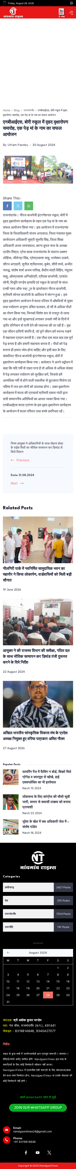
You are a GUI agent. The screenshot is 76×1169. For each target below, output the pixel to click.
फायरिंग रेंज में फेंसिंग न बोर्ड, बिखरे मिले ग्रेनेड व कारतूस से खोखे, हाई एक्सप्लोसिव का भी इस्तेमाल (46, 777)
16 (68, 981)
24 (8, 995)
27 (38, 995)
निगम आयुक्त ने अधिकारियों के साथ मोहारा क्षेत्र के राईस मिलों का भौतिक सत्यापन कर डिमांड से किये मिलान (37, 448)
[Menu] (71, 13)
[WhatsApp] (71, 3)
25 (18, 995)
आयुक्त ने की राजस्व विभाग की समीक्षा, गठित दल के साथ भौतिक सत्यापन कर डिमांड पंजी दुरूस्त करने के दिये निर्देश (36, 656)
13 (38, 981)
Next (14, 483)
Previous (23, 460)
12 (28, 981)
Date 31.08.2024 (22, 475)
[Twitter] (49, 1153)
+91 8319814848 (24, 1141)
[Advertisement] (38, 58)
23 (68, 988)
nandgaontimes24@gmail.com (32, 1131)
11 (18, 981)
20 (38, 988)
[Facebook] (26, 1153)
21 (47, 988)
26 (28, 995)
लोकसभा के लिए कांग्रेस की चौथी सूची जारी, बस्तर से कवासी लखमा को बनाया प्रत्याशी (46, 802)
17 (8, 988)
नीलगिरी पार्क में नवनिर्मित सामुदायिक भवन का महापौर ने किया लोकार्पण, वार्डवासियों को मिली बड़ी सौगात (37, 574)
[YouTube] (38, 1153)
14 (48, 981)
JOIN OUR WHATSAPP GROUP (38, 1107)
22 (58, 988)
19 (28, 988)
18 (18, 988)
